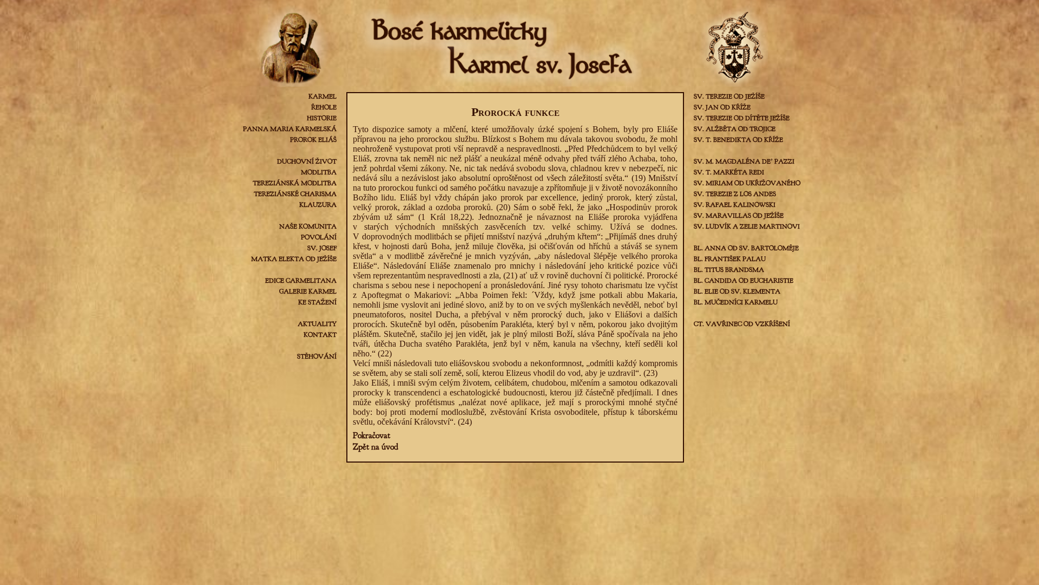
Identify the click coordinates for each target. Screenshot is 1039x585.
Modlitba (319, 172)
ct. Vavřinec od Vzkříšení (742, 324)
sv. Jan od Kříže (722, 107)
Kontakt (320, 334)
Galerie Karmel (308, 291)
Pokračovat (371, 435)
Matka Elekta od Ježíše (294, 259)
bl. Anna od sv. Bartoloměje (746, 248)
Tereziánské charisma (295, 194)
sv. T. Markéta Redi (729, 172)
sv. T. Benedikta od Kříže (738, 139)
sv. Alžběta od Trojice (734, 129)
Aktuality (317, 324)
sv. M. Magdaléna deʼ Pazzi (744, 161)
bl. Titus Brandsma (729, 269)
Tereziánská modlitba (295, 183)
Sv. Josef (322, 248)
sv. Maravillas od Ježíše (739, 215)
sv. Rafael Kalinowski (734, 204)
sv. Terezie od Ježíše (729, 96)
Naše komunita (308, 226)
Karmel (322, 96)
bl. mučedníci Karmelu (736, 302)
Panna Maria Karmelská (290, 129)
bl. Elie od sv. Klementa (737, 291)
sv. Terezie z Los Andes (735, 194)
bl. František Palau (730, 259)
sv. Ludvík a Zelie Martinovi (747, 226)
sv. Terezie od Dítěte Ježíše (742, 118)
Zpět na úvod (375, 446)
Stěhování (317, 356)
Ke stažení (317, 302)
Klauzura (318, 204)
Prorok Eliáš (313, 139)
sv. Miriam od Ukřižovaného (747, 183)
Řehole (324, 107)
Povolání (319, 237)
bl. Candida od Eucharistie (743, 280)
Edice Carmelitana (301, 280)
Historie (322, 118)
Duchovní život (307, 161)
